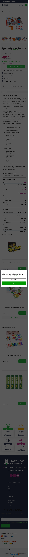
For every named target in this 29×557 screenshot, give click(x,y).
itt (16, 275)
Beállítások (14, 279)
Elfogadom (14, 283)
